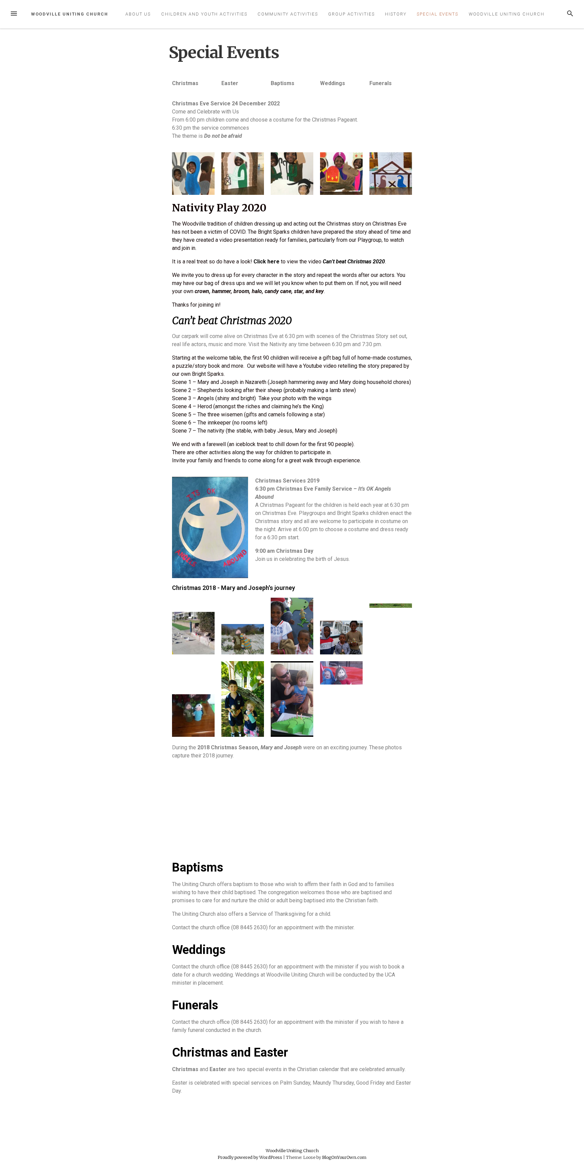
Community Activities (288, 14)
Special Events (437, 14)
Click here (266, 261)
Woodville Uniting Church (69, 14)
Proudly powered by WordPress (250, 1157)
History (395, 14)
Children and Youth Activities (204, 14)
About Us (138, 14)
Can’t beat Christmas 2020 (232, 320)
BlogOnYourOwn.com (344, 1157)
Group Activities (351, 14)
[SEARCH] (570, 14)
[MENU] (14, 14)
